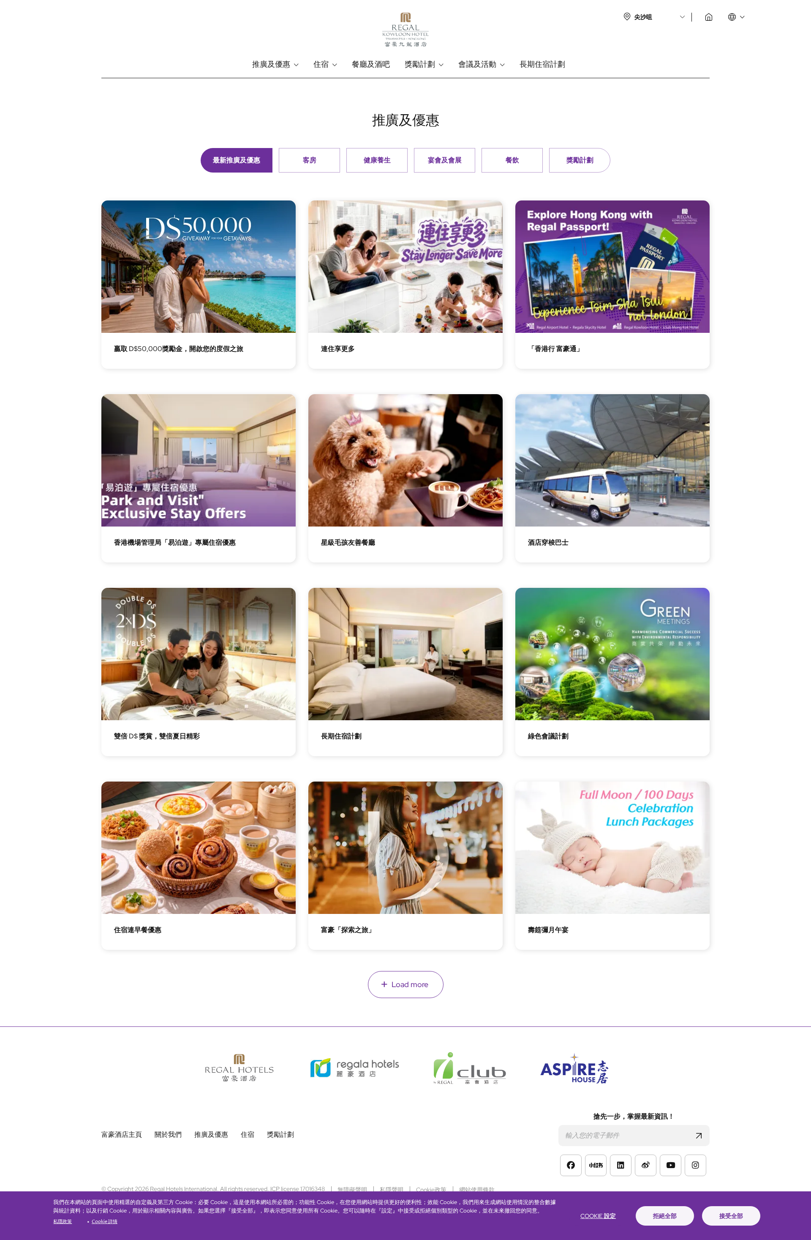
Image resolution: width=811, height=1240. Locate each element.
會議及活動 (477, 64)
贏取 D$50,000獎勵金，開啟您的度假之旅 (178, 348)
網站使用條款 (477, 1189)
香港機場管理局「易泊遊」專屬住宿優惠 (175, 542)
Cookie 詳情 (104, 1221)
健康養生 (377, 160)
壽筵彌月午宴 (548, 929)
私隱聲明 (391, 1189)
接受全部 (731, 1216)
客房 (309, 160)
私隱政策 (62, 1221)
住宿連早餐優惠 (137, 929)
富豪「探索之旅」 (348, 929)
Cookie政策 (431, 1189)
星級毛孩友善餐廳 (348, 542)
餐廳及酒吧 (371, 64)
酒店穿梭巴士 (548, 542)
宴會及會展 (445, 160)
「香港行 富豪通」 (555, 348)
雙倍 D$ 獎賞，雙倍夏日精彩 (157, 736)
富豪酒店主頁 (709, 17)
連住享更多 (338, 348)
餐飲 (512, 160)
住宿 (321, 64)
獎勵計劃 (420, 64)
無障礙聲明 (352, 1189)
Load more (410, 984)
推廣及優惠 (271, 64)
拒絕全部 (665, 1216)
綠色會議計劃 (548, 736)
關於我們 (168, 1134)
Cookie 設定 (598, 1216)
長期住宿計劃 (542, 64)
